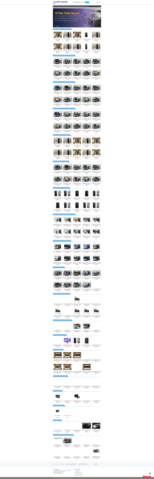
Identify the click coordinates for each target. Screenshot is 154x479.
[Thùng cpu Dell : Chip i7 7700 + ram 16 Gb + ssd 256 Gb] (57, 205)
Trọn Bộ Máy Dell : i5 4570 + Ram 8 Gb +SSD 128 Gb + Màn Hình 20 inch (67, 93)
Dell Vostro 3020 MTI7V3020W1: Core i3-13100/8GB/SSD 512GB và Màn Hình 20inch (86, 290)
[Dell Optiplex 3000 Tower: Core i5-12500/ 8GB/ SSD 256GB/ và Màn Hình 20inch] (77, 273)
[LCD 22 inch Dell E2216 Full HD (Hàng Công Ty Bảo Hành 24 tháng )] (86, 382)
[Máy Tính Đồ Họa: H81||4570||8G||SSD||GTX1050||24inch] (57, 326)
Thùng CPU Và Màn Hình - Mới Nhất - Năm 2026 (62, 293)
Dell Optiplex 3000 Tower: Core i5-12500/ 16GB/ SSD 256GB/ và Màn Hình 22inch (86, 278)
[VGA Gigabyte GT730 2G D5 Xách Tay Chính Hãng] (57, 396)
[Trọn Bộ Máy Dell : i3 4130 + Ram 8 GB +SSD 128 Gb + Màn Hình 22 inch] (86, 61)
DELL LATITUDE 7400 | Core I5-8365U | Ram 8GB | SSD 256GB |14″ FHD (96, 457)
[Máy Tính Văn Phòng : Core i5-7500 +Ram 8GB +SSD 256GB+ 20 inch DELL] (57, 232)
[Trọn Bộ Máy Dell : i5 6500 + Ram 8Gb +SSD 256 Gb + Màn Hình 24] (86, 99)
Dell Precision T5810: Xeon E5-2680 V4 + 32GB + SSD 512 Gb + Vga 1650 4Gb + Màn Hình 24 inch (96, 252)
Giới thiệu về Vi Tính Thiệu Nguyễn (79, 475)
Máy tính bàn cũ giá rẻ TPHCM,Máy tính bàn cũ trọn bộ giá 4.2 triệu (77, 457)
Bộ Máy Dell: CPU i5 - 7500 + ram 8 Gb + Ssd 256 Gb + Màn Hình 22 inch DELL (67, 172)
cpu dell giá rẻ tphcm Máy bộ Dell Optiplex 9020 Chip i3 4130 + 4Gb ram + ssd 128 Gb (67, 372)
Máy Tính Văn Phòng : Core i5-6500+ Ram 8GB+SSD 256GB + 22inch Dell (67, 237)
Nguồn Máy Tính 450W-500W (59, 405)
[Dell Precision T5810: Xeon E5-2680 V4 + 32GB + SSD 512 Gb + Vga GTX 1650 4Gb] (86, 341)
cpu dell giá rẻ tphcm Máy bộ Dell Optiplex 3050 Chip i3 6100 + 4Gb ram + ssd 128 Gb (86, 372)
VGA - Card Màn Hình (58, 390)
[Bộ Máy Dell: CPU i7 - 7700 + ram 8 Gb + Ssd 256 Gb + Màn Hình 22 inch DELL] (86, 167)
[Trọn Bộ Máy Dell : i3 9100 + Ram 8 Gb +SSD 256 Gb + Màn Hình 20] (86, 73)
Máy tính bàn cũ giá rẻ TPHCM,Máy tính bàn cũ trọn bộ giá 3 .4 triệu (77, 446)
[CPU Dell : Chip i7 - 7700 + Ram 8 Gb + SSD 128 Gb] (96, 46)
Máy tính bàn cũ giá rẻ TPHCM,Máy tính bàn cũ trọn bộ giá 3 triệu (58, 446)
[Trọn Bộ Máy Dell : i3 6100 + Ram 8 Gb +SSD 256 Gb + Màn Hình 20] (96, 61)
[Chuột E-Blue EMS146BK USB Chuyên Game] (86, 426)
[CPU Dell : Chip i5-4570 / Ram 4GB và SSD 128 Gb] (67, 35)
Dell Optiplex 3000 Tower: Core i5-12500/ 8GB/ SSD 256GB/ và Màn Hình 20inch (77, 278)
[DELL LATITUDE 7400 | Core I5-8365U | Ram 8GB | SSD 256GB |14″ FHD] (96, 452)
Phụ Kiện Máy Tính (57, 420)
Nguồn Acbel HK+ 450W (67, 415)
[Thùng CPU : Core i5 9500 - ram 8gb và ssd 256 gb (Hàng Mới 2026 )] (57, 299)
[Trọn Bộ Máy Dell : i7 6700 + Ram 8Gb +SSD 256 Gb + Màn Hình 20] (86, 114)
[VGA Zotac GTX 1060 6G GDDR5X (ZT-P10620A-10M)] (96, 396)
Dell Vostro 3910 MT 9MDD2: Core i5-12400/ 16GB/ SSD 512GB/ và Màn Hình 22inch (67, 290)
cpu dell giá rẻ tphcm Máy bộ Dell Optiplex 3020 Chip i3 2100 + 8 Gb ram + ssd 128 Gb (86, 360)
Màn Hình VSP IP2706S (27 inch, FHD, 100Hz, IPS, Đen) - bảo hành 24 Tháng (96, 387)
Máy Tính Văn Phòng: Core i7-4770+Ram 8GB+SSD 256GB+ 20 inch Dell (67, 225)
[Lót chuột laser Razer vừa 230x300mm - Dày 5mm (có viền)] (57, 426)
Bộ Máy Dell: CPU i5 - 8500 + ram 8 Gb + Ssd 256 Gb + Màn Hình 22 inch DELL (96, 172)
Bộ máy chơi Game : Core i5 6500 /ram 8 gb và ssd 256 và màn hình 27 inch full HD (77, 304)
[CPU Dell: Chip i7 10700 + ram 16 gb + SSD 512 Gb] (96, 152)
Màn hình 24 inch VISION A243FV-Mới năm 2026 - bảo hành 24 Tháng (77, 387)
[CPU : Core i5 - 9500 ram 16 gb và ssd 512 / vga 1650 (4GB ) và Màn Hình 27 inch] (86, 311)
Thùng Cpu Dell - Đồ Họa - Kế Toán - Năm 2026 (61, 187)
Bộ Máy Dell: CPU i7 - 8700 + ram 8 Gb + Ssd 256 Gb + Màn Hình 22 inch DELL (86, 184)
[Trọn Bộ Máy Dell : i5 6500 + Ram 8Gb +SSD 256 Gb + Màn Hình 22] (67, 99)
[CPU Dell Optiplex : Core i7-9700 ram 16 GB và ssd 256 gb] (86, 205)
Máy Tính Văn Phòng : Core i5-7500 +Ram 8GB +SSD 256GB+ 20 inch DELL (57, 237)
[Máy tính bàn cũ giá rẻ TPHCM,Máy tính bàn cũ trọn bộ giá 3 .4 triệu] (77, 440)
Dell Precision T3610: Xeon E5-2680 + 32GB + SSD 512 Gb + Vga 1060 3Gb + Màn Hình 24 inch (77, 252)
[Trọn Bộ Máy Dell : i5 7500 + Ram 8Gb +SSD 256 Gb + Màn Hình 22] (77, 99)
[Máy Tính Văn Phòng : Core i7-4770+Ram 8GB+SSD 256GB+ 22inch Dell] (86, 220)
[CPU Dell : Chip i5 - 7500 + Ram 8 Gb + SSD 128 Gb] (77, 46)
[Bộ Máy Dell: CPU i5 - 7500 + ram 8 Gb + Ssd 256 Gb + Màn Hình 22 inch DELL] (67, 167)
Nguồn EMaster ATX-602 (58, 415)
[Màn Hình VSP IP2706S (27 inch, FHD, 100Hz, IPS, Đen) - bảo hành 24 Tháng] (96, 382)
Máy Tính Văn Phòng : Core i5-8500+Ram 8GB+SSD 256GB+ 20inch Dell (96, 237)
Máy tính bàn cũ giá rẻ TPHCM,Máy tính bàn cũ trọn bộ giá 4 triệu (67, 457)
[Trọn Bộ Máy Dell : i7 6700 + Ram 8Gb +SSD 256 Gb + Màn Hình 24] (67, 126)
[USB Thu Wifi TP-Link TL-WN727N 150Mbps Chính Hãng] (77, 426)
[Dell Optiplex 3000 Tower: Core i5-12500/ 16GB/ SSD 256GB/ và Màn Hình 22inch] (86, 273)
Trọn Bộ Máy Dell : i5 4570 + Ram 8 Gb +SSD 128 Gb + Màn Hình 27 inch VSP (58, 346)
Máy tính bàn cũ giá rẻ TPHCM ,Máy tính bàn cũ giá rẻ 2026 (63, 434)
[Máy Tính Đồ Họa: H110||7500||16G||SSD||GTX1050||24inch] (96, 326)
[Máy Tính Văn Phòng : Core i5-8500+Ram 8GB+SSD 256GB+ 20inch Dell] (96, 232)
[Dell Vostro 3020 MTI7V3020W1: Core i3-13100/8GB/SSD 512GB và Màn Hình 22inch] (96, 285)
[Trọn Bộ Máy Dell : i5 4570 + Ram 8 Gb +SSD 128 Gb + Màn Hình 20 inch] (67, 88)
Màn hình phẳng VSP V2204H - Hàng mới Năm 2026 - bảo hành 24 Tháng (67, 387)
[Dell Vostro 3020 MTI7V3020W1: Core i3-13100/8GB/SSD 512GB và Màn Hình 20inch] (86, 285)
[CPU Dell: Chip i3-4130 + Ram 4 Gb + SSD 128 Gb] (57, 35)
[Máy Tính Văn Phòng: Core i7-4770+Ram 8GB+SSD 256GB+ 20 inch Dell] (67, 220)
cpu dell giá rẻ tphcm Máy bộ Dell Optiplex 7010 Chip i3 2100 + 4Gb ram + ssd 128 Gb (67, 360)
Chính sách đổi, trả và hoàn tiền (78, 474)
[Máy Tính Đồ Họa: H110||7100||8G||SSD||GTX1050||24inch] (67, 326)
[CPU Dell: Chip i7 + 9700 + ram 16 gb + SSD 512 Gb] (77, 152)
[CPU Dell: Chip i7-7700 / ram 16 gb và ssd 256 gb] (96, 141)
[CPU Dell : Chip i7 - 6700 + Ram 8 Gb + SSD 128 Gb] (86, 46)
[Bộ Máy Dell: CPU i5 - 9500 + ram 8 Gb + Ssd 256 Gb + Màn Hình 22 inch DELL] (57, 179)
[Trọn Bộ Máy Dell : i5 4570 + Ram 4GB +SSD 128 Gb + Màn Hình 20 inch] (57, 88)
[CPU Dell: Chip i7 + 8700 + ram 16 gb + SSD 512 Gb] (67, 152)
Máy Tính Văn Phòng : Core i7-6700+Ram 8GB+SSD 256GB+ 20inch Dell (77, 237)
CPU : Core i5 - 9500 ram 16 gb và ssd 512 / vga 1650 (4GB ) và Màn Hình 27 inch (86, 316)
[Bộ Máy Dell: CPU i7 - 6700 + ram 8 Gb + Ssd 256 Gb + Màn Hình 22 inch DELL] (77, 167)
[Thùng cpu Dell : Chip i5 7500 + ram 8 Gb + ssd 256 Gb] (67, 193)
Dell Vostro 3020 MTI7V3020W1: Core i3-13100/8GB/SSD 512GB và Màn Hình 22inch (96, 290)
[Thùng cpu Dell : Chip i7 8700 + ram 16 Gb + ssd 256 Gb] (67, 205)
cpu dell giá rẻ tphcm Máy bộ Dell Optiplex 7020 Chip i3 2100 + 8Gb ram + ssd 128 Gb (96, 360)
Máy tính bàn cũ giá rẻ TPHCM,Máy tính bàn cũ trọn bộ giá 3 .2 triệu (67, 446)
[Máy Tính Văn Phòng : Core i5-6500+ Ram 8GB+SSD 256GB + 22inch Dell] (67, 232)
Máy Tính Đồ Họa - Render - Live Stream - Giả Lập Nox (63, 320)
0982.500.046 (147, 476)
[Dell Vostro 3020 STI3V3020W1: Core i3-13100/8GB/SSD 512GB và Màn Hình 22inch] (67, 273)
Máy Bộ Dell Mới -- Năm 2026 (59, 267)
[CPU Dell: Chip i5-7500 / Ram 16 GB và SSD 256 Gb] (67, 141)
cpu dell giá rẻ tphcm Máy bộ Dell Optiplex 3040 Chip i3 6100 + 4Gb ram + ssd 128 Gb (77, 372)
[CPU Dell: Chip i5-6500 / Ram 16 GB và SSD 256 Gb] (57, 141)
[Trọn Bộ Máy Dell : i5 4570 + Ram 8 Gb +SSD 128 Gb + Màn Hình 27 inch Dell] (67, 341)
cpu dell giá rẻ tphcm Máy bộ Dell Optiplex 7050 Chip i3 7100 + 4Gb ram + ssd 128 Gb (96, 372)
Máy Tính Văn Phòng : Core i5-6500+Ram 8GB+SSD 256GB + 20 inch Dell (96, 225)
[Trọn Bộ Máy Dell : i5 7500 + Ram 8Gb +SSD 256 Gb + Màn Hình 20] (57, 99)
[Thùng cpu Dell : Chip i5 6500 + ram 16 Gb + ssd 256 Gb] (77, 193)
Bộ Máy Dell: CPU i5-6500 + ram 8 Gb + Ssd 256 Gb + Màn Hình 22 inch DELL (57, 172)
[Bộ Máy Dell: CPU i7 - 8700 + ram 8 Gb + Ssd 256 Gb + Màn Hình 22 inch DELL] (86, 179)
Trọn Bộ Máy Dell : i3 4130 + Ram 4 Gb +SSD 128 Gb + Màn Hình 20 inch (58, 66)
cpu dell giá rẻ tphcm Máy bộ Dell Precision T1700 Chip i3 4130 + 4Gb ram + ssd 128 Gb (57, 372)
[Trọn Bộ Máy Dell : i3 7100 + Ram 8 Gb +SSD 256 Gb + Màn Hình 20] (57, 73)
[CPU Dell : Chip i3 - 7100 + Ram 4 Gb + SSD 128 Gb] (86, 35)
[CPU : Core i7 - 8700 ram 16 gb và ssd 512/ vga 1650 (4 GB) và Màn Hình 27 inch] (96, 311)
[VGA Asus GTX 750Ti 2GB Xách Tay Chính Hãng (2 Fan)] (67, 396)
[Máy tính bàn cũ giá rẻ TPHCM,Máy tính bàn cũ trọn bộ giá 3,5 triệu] (86, 440)
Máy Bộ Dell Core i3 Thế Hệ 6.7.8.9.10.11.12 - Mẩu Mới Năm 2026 (64, 55)
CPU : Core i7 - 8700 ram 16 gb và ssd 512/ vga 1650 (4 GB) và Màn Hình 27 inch (96, 316)
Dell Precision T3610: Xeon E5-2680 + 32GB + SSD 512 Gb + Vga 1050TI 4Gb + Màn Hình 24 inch (67, 252)
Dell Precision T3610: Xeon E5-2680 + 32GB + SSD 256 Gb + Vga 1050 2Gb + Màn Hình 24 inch (58, 252)
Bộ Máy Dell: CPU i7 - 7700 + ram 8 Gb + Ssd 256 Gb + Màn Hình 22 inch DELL (86, 172)
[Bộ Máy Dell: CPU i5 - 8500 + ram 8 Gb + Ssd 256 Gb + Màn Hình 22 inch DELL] (96, 167)
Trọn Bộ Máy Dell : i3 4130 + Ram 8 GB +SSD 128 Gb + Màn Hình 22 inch (86, 66)
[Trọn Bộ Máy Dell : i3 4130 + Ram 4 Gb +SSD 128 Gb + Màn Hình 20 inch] (57, 61)
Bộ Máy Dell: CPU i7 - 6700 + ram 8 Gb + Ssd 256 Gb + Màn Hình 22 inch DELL (77, 172)
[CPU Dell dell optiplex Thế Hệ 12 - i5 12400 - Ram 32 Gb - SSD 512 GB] (96, 341)
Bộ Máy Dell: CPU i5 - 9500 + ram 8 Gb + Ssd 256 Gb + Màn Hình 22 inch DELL (58, 184)
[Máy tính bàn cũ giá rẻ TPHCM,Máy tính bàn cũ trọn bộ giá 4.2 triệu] (77, 452)
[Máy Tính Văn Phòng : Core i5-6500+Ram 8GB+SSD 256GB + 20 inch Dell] (96, 220)
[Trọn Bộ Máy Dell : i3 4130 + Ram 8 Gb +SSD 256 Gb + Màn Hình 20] (77, 61)
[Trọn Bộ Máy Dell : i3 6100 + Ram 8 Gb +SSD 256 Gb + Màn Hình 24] (96, 73)
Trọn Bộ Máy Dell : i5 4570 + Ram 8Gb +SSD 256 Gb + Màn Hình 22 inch (86, 93)
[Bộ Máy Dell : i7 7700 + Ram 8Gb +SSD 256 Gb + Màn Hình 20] (57, 126)
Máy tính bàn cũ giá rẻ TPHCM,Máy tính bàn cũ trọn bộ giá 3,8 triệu (58, 457)
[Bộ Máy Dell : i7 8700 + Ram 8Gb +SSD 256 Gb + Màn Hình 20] (77, 126)
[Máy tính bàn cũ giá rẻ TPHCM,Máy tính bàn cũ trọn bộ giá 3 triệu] (57, 440)
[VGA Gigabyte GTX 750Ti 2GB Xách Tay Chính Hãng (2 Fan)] (77, 396)
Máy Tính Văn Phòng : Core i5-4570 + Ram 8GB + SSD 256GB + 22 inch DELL (77, 225)
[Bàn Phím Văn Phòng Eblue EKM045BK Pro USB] (96, 426)
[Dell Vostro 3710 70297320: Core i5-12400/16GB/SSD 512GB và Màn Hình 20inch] (96, 273)
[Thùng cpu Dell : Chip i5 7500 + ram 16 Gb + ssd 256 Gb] (86, 193)
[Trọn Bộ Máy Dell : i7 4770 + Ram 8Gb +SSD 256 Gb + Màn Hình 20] (57, 114)
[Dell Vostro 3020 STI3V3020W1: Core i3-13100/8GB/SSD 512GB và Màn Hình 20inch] (57, 273)
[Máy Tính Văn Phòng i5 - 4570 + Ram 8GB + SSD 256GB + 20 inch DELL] (57, 220)
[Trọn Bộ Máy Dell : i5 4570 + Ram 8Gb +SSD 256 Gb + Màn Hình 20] (77, 88)
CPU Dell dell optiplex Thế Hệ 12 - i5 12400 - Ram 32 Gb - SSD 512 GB (96, 346)
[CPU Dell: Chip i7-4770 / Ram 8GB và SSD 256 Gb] (67, 46)
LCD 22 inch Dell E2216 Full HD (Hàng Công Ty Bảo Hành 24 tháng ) (87, 387)
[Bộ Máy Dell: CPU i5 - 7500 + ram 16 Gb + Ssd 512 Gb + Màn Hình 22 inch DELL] (77, 179)
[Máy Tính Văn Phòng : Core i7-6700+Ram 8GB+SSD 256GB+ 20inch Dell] (77, 232)
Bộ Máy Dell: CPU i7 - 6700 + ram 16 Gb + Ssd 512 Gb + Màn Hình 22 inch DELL (96, 184)
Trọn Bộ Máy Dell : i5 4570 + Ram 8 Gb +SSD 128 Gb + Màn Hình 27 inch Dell (67, 346)
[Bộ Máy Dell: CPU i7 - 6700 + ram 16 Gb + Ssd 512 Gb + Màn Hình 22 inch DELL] (96, 179)
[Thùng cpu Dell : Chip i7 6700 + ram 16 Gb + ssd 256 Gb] (96, 193)
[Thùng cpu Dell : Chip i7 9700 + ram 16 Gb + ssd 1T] (77, 341)
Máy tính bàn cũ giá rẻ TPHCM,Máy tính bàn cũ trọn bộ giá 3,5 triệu (87, 446)
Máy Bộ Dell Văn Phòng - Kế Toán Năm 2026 (61, 161)
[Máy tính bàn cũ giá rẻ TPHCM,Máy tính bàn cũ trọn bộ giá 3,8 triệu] (57, 452)
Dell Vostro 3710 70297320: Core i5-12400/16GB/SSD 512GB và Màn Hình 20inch (96, 278)
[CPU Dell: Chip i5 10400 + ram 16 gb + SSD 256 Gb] (77, 205)
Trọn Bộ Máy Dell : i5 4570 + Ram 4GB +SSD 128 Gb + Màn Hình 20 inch (58, 93)
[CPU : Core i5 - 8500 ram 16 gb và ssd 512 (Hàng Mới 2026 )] (86, 299)
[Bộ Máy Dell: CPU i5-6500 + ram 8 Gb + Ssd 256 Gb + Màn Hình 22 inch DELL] (57, 167)
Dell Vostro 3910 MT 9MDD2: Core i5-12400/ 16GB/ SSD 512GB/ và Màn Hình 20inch (57, 290)
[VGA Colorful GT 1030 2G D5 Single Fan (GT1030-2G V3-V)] (86, 396)
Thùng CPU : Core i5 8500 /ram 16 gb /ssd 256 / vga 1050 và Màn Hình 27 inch (77, 316)
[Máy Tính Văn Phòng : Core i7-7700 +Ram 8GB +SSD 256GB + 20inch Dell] (86, 232)
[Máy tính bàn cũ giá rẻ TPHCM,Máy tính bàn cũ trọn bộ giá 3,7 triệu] (96, 440)
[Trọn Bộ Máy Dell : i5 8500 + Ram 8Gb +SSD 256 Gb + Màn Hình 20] (96, 99)
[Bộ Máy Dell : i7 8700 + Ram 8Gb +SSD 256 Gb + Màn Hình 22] (96, 126)
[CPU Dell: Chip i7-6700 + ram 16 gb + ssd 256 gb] (77, 141)
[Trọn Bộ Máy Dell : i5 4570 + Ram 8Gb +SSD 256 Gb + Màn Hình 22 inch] (86, 88)
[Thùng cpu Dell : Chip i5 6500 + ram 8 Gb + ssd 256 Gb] (57, 193)
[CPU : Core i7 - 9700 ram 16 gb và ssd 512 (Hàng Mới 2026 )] (67, 311)
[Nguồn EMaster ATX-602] (57, 411)
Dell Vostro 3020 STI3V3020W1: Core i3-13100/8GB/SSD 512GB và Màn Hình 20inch (58, 278)
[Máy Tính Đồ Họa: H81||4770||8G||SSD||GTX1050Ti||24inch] (86, 326)
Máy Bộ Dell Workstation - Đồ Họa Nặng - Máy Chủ (62, 240)
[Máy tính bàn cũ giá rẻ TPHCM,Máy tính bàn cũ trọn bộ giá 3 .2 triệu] (67, 440)
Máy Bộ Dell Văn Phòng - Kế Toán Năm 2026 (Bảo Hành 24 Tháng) (64, 214)
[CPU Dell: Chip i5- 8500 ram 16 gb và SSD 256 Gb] (86, 141)
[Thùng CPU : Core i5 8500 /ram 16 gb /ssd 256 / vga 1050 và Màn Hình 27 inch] (77, 311)
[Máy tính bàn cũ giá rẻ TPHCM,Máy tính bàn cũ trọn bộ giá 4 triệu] (67, 452)
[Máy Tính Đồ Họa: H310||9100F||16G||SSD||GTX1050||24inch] (77, 326)
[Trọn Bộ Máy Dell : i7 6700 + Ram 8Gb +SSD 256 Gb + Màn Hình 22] (96, 114)
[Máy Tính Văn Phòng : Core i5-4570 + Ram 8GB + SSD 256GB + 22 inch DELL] (77, 220)
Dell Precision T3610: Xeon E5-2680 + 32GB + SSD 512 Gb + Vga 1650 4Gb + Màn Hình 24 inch (86, 252)
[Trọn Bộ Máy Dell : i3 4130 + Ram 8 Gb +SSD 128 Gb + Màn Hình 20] (67, 61)
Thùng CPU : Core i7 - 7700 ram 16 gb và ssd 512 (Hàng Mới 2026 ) (96, 304)
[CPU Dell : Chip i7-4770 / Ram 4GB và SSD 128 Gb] (96, 35)
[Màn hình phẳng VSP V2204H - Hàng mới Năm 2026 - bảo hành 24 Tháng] (67, 382)
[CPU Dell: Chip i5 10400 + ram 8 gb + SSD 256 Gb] (86, 152)
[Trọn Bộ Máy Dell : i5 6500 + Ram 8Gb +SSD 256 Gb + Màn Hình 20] (96, 88)
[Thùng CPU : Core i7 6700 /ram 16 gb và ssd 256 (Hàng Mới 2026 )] (67, 299)
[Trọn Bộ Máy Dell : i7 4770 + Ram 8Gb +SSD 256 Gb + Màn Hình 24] (77, 114)
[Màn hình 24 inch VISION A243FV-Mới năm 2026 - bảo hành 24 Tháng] (77, 382)
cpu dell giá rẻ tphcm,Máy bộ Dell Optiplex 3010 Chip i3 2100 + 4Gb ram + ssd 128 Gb (57, 360)
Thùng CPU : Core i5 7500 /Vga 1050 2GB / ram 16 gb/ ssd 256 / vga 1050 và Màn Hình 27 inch (58, 316)
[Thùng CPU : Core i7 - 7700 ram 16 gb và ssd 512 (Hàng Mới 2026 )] (96, 299)
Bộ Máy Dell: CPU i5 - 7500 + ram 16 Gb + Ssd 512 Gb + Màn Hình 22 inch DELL (77, 184)
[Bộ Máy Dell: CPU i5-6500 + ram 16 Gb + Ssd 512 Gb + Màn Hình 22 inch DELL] (67, 179)
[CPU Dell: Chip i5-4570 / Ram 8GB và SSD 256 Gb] (57, 46)
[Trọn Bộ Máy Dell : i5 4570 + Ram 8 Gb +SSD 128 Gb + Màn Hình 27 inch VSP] (57, 341)
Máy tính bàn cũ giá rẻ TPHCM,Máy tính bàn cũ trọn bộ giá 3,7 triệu (96, 446)
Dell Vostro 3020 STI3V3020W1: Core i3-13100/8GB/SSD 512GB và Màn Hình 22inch (67, 278)
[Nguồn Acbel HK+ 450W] (67, 411)
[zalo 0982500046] (150, 473)
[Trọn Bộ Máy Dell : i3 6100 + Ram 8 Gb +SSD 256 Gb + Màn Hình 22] (67, 73)
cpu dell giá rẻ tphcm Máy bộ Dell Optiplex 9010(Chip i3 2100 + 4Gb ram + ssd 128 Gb (77, 360)
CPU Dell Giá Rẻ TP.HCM (58, 349)
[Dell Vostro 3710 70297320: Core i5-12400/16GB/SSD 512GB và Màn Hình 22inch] (77, 285)
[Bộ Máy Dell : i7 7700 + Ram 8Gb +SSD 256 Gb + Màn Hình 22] (86, 126)
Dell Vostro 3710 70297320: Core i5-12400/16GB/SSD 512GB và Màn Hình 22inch (77, 290)
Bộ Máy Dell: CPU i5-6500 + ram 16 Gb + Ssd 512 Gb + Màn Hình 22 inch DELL (67, 184)
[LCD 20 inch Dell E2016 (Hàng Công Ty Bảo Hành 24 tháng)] (57, 382)
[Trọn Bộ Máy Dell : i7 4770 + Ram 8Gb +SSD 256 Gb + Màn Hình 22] (67, 114)
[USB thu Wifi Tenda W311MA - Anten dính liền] (67, 426)
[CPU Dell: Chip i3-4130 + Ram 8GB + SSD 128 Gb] (77, 35)
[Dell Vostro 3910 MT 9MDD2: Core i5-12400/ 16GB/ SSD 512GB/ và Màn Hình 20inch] (57, 285)
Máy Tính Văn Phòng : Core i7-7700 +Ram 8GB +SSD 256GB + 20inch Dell (87, 237)
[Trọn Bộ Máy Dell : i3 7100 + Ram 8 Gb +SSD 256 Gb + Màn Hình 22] (77, 73)
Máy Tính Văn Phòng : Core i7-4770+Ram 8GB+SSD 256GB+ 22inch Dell (87, 225)
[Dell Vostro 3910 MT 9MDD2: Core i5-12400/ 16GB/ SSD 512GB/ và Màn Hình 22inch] (67, 285)
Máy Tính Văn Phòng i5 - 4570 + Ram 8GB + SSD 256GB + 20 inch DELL (58, 225)
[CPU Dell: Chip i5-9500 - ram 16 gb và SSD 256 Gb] (57, 152)
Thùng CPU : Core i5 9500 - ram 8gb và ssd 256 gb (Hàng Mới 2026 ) (58, 304)
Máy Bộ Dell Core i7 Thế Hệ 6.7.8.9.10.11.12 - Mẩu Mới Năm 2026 (64, 108)
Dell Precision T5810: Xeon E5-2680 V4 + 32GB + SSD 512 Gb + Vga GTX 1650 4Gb (87, 346)
